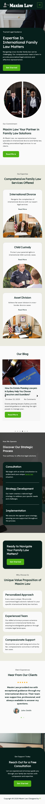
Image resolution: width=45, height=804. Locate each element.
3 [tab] (20, 431)
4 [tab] (22, 431)
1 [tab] (15, 431)
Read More (13, 415)
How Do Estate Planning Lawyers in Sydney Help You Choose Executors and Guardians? (21, 391)
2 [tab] (18, 431)
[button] (5, 396)
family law (29, 474)
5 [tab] (25, 431)
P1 (40, 798)
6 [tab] (27, 431)
